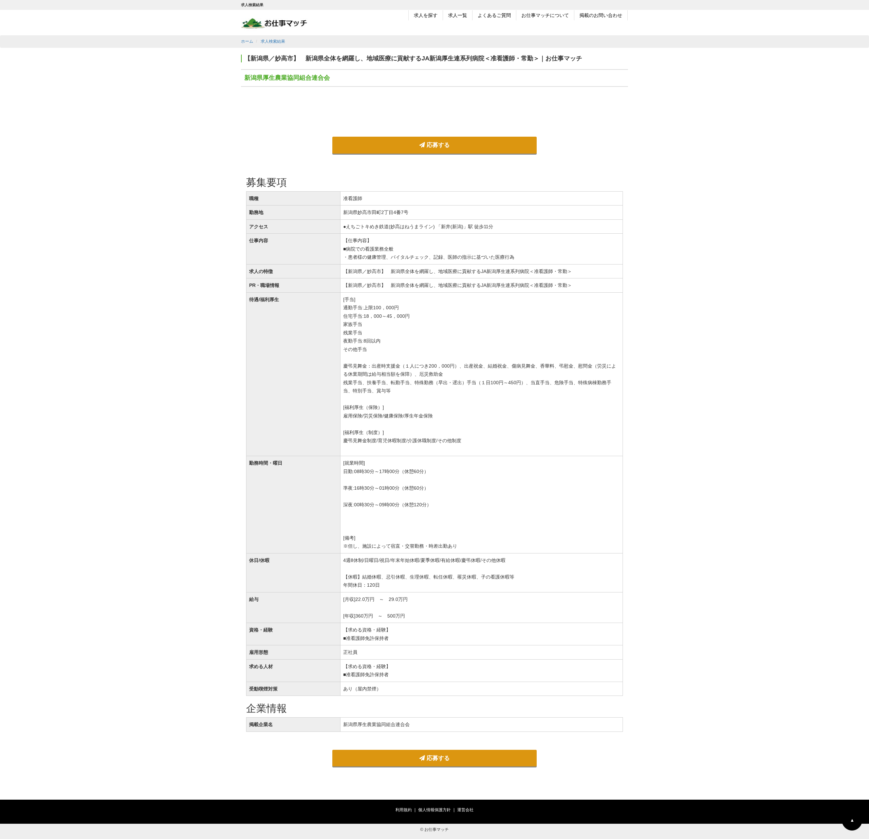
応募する (437, 145)
